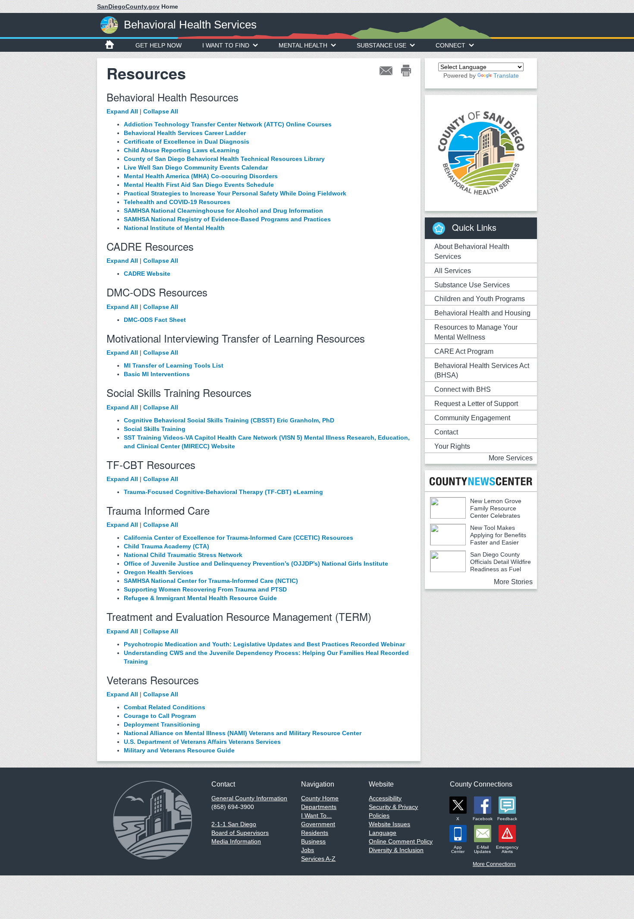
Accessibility (385, 798)
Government (318, 824)
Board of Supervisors (240, 832)
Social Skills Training (154, 428)
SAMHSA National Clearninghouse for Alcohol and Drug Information (223, 210)
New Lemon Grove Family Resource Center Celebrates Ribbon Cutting (475, 511)
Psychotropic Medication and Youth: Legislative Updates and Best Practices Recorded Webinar (264, 644)
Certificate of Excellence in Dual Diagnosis (186, 141)
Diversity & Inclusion (396, 850)
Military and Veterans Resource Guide (179, 750)
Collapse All (160, 111)
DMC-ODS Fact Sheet (155, 319)
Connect (450, 45)
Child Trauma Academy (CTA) (166, 546)
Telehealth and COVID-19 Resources (177, 201)
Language (382, 832)
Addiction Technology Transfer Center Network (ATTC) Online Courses (228, 124)
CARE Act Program (463, 351)
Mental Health (303, 45)
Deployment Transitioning (162, 724)
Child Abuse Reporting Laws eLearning (181, 150)
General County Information (249, 798)
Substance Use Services (472, 285)
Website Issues (389, 824)
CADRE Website (147, 273)
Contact (446, 432)
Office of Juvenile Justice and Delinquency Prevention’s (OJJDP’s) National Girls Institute (256, 563)
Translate (506, 75)
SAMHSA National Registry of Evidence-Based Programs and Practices (227, 219)
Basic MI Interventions (157, 374)
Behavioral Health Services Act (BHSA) (481, 370)
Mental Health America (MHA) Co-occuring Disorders (201, 176)
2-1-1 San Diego (233, 824)
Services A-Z (318, 858)
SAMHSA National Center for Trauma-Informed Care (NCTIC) (211, 580)
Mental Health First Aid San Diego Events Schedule (199, 184)
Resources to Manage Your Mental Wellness (476, 332)
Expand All (122, 111)
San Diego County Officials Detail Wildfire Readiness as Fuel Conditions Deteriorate (480, 565)
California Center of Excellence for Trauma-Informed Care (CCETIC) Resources (238, 537)
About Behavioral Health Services (471, 251)
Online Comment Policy (401, 841)
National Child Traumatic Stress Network (183, 554)
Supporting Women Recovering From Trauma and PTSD (205, 589)
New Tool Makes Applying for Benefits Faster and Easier (498, 535)
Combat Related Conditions (164, 707)
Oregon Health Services (158, 572)
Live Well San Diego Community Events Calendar (196, 167)
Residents (314, 832)
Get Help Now (158, 45)
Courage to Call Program (160, 715)
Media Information (236, 841)
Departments (318, 806)
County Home (320, 798)
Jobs (307, 850)
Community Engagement (472, 418)
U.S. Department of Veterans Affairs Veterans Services (202, 741)
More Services (511, 458)
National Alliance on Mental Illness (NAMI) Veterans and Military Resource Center (242, 733)
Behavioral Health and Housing (482, 313)
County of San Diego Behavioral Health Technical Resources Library (224, 158)
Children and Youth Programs (479, 298)
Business (313, 841)
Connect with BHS (462, 389)
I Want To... (316, 815)
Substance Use (381, 45)
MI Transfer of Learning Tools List (173, 365)
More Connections (494, 864)
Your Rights (452, 446)
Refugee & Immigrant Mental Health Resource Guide (200, 598)
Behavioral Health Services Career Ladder (185, 132)
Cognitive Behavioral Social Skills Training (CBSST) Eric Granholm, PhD (229, 420)
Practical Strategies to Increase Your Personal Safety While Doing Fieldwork (235, 193)
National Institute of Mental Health (174, 227)
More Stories (513, 581)
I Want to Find (225, 45)
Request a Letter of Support (476, 403)
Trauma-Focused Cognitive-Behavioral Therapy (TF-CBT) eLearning (223, 491)
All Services (452, 270)
